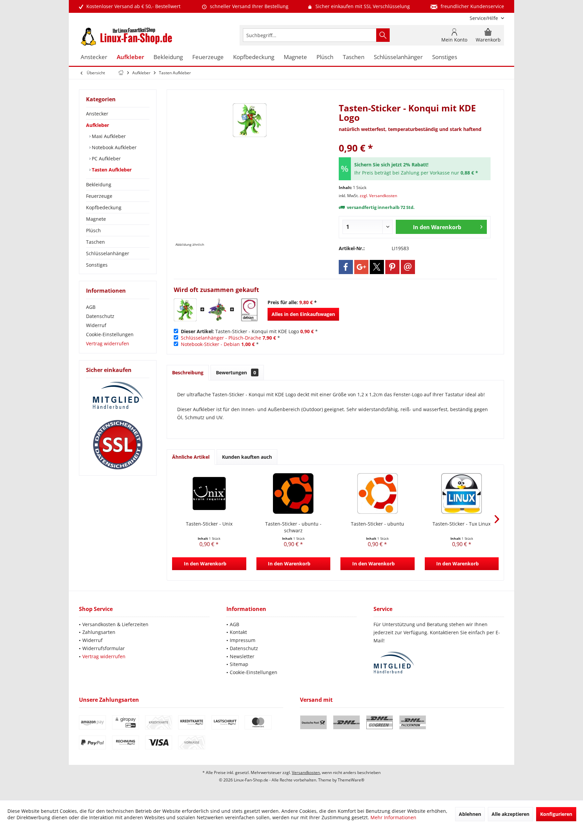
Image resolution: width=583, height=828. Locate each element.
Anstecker (97, 113)
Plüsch (93, 230)
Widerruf (96, 325)
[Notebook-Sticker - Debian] (249, 309)
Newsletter (242, 656)
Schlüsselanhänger (107, 253)
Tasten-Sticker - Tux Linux (462, 523)
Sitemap (239, 664)
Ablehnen (470, 814)
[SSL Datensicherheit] (117, 445)
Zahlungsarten (98, 632)
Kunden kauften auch (247, 457)
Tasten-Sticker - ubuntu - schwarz (293, 527)
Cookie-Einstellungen (110, 334)
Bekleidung (98, 184)
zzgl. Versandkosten (378, 195)
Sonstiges (97, 265)
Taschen (95, 242)
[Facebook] (346, 267)
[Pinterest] (392, 267)
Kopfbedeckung (103, 207)
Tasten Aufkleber (111, 169)
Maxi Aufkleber (108, 136)
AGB (90, 307)
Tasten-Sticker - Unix (209, 523)
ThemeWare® (351, 780)
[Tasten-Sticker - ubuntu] (377, 493)
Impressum (242, 640)
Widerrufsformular (103, 648)
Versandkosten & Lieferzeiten (115, 624)
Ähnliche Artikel (191, 457)
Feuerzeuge (99, 196)
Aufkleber (97, 125)
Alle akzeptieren (510, 814)
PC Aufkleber (105, 158)
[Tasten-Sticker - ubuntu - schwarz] (293, 493)
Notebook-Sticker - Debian (210, 344)
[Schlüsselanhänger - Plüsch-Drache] (217, 309)
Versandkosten (306, 772)
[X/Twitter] (377, 267)
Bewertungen (236, 372)
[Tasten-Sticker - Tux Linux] (462, 493)
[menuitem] (484, 18)
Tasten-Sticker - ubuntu (377, 523)
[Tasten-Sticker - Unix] (209, 493)
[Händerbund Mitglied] (117, 395)
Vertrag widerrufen (107, 343)
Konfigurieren (556, 814)
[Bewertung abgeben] (415, 138)
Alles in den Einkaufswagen (303, 314)
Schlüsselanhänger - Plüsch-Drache (221, 338)
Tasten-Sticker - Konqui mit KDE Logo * (249, 331)
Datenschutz (100, 316)
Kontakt (238, 632)
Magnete (96, 219)
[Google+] (361, 267)
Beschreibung (187, 372)
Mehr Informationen (393, 817)
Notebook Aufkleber (113, 147)
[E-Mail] (408, 267)
